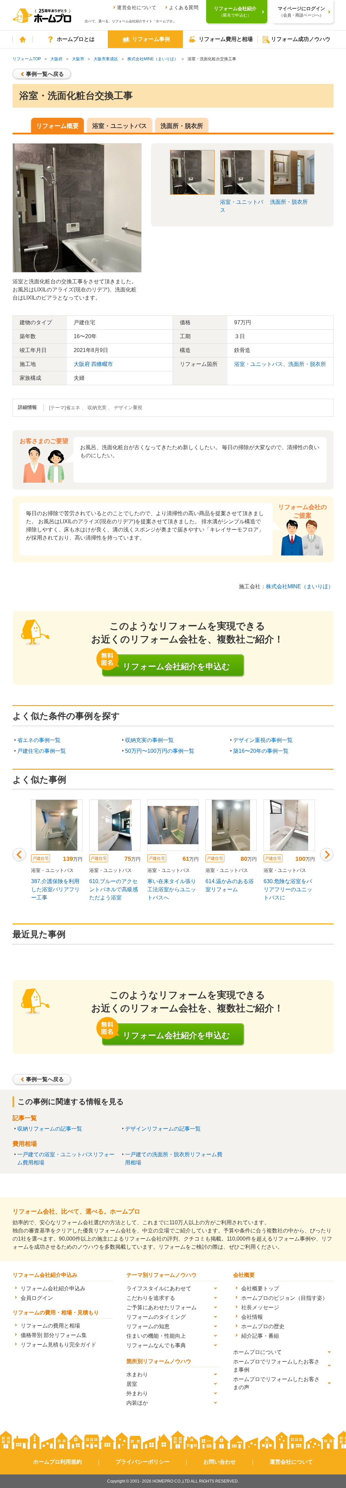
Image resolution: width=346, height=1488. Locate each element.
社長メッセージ (260, 1307)
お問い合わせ (219, 1462)
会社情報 (252, 1317)
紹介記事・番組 (260, 1336)
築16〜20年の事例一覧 (261, 751)
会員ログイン (37, 1298)
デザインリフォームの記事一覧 (163, 1129)
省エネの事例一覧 (38, 740)
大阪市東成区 (106, 59)
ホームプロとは (76, 39)
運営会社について (136, 7)
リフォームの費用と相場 (50, 1326)
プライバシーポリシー (143, 1462)
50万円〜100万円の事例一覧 (159, 751)
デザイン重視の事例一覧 (263, 740)
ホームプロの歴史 (263, 1326)
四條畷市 (102, 364)
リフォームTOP (27, 59)
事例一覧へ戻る (45, 74)
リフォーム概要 (57, 126)
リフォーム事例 (151, 39)
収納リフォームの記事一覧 (49, 1129)
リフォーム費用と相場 (226, 39)
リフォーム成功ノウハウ (300, 39)
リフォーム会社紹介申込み (53, 1288)
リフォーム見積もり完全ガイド (58, 1345)
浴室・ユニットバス (119, 126)
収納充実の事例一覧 (149, 740)
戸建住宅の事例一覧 (41, 751)
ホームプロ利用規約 (57, 1462)
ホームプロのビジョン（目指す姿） (284, 1298)
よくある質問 (183, 7)
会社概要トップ (260, 1288)
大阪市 (78, 59)
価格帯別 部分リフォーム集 (54, 1335)
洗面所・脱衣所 (181, 126)
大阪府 (56, 59)
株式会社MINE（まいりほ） (152, 59)
